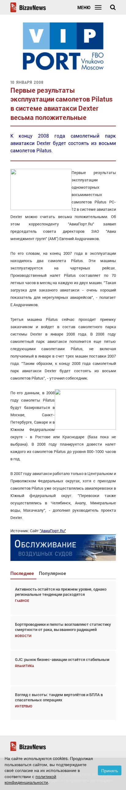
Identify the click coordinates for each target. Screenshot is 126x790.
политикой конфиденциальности (30, 779)
